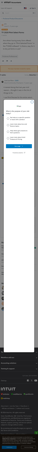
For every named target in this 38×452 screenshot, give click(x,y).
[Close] (32, 102)
